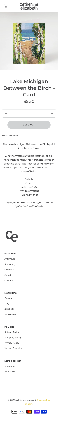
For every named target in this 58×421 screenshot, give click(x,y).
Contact (8, 280)
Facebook (9, 371)
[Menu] (52, 5)
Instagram (9, 366)
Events (8, 298)
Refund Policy (11, 332)
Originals (9, 269)
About (7, 275)
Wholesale (10, 314)
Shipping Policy (12, 337)
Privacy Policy (11, 343)
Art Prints (9, 259)
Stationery (10, 264)
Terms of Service (13, 348)
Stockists (9, 309)
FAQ (6, 303)
